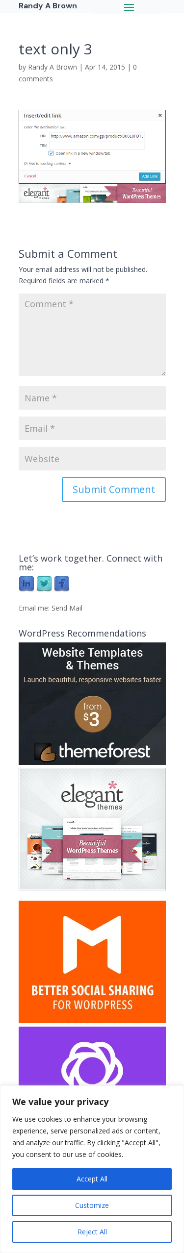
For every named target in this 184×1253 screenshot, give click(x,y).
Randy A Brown (52, 67)
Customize (92, 1205)
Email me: (35, 608)
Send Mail (67, 608)
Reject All (92, 1231)
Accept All (92, 1178)
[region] (92, 1169)
